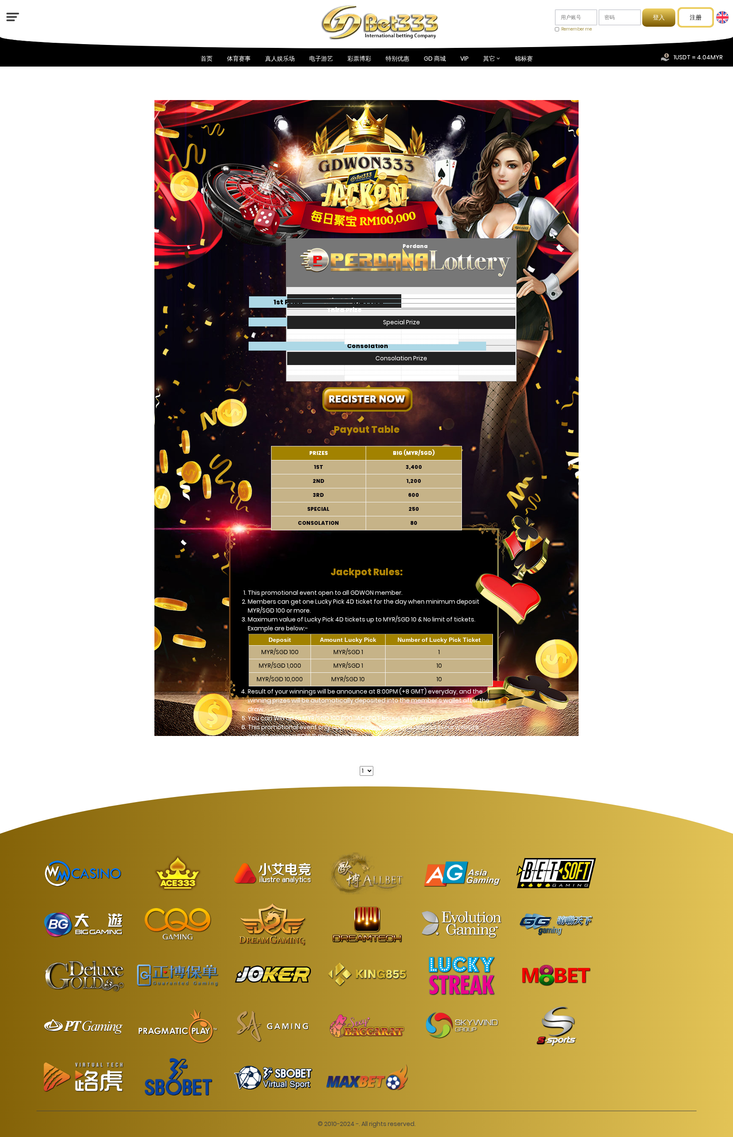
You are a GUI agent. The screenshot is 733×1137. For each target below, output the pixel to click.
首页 (207, 58)
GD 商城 (435, 58)
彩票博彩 (359, 58)
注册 (696, 17)
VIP (464, 58)
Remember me (576, 29)
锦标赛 (524, 58)
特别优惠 (397, 58)
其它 (489, 58)
